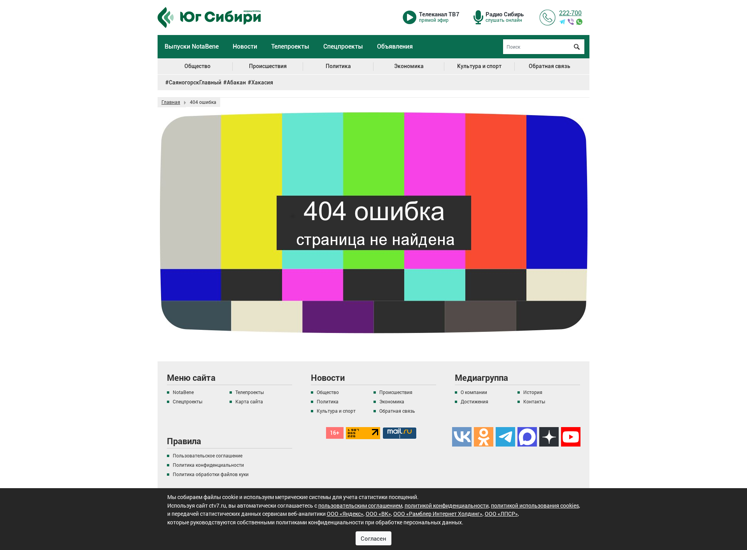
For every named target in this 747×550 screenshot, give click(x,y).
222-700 (570, 13)
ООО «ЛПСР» (501, 513)
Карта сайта (249, 401)
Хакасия (262, 82)
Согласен (373, 538)
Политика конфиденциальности (208, 465)
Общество (197, 66)
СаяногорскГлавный (195, 82)
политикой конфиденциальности (447, 505)
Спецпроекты (343, 46)
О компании (474, 392)
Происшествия (268, 66)
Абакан (236, 82)
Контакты (534, 401)
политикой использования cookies (535, 505)
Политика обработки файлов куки (211, 474)
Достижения (474, 401)
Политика (338, 66)
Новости (245, 46)
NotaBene (183, 392)
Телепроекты (290, 46)
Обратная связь (549, 66)
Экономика (409, 66)
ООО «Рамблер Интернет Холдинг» (437, 513)
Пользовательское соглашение (207, 455)
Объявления (395, 46)
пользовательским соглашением (360, 505)
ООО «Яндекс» (345, 513)
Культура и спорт (479, 66)
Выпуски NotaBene (192, 46)
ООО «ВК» (378, 513)
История (532, 392)
